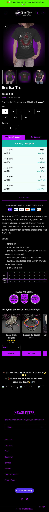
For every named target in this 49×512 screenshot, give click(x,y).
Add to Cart (11, 353)
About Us (8, 439)
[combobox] (11, 347)
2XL (38, 111)
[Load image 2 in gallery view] (24, 77)
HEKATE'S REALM (27, 509)
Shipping (4, 97)
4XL (15, 117)
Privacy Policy (10, 480)
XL (29, 111)
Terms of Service (11, 474)
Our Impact (9, 457)
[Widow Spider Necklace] (11, 323)
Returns (8, 463)
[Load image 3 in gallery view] (39, 77)
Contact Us (9, 445)
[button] (5, 13)
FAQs (6, 451)
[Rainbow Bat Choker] (31, 323)
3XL (6, 117)
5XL (25, 117)
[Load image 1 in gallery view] (9, 77)
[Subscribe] (41, 427)
